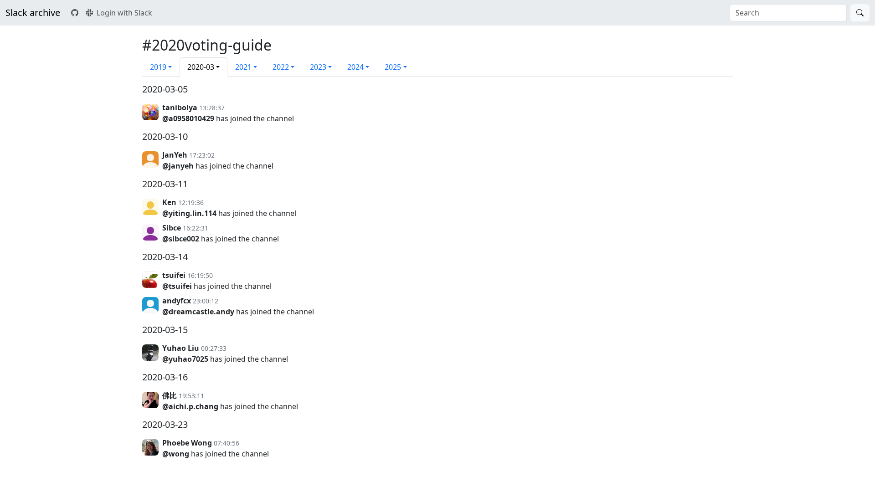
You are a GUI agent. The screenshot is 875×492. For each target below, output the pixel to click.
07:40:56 (226, 443)
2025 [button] (393, 67)
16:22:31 (195, 228)
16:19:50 (200, 275)
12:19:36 (191, 202)
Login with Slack (124, 13)
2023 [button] (318, 67)
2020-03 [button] (200, 67)
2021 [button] (243, 67)
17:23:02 (202, 155)
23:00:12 (205, 301)
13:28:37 (212, 107)
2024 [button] (355, 67)
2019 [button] (158, 67)
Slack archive (32, 12)
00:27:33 (213, 348)
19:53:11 (191, 395)
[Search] (860, 12)
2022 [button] (281, 67)
